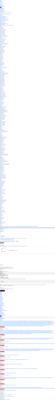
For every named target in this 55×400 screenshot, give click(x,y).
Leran (16, 227)
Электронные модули (2, 85)
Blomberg (10, 226)
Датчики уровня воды (2, 95)
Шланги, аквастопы (2, 82)
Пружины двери (2, 108)
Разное (1, 126)
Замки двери (1, 99)
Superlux (43, 227)
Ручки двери (28, 349)
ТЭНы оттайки (45, 349)
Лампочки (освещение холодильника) (4, 164)
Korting (13, 227)
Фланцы (1, 156)
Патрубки (1, 54)
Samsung (34, 227)
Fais (33, 226)
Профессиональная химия (3, 310)
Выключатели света (15, 348)
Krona (14, 227)
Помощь (1, 0)
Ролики (1, 134)
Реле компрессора (2, 167)
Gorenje (2, 227)
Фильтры (1, 120)
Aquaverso (2, 226)
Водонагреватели (3, 236)
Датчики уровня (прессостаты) (3, 36)
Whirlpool (52, 227)
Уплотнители (1, 140)
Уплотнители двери (39, 332)
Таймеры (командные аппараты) (4, 73)
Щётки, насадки (2, 183)
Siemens (37, 227)
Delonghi (23, 226)
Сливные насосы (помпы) (3, 67)
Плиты (1, 307)
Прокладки (25, 343)
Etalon (31, 226)
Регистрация (1, 230)
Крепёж (1, 45)
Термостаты (1, 173)
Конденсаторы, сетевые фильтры (13, 322)
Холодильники (2, 304)
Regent (32, 227)
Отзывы (1, 2)
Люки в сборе (1, 48)
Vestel (48, 227)
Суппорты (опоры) (49, 324)
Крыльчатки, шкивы (2, 130)
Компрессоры (38, 348)
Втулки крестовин (2, 33)
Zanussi (54, 227)
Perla (27, 227)
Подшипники (1, 57)
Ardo (3, 226)
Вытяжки (1, 309)
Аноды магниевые (7, 343)
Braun (15, 226)
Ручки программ (2, 63)
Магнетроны (1, 215)
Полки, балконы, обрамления (3, 161)
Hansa (4, 227)
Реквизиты (1, 298)
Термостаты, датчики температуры (50, 343)
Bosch (12, 226)
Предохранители (2, 218)
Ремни (1, 60)
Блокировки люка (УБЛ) (3, 30)
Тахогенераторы (2, 76)
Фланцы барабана (2, 79)
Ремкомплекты (1, 58)
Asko (6, 226)
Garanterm (35, 226)
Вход (0, 229)
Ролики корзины (2, 114)
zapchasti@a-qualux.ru (2, 10)
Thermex (46, 227)
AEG (0, 226)
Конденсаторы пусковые (3, 110)
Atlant (7, 226)
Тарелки (1, 221)
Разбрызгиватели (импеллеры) (3, 111)
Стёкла (1, 188)
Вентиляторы (1, 158)
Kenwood (11, 227)
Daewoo (21, 226)
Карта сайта (1, 299)
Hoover (5, 227)
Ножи (0, 205)
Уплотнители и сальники (3, 107)
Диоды (1, 209)
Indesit (7, 227)
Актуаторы (1, 89)
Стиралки (1, 301)
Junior (8, 227)
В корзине (15, 250)
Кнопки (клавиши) (44, 321)
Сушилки (1, 302)
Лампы (28, 377)
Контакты (1, 3)
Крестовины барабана (30, 322)
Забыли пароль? (2, 231)
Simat (39, 227)
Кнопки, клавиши (2, 102)
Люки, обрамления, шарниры (26, 338)
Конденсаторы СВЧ (11, 377)
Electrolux (27, 226)
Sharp (36, 227)
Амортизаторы (1, 28)
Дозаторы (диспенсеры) (3, 96)
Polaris (29, 227)
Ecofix (25, 226)
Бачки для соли (2, 90)
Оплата (1, 294)
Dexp (24, 226)
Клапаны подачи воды (2, 39)
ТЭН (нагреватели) (2, 117)
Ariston (5, 226)
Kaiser (9, 227)
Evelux (32, 226)
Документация (14, 390)
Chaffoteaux (18, 226)
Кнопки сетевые (2, 42)
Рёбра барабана (2, 64)
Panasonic (26, 227)
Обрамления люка (2, 51)
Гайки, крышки (2, 92)
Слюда (1, 219)
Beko (8, 226)
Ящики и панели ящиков (32, 350)
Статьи (1, 4)
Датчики (4, 338)
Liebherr (18, 227)
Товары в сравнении (7, 399)
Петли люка (1, 55)
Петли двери (12, 349)
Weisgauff (50, 227)
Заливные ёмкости (2, 98)
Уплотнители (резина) (9, 350)
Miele (21, 227)
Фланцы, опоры (2, 143)
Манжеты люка (2, 49)
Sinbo (40, 227)
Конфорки (11, 359)
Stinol (41, 227)
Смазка (1, 69)
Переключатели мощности (3, 200)
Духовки (1, 306)
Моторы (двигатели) (2, 181)
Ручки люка (1, 61)
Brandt (13, 226)
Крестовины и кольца (2, 212)
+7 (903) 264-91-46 (2, 8)
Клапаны (1, 101)
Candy (16, 226)
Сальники (1, 66)
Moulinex (23, 227)
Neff (24, 227)
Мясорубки (1, 308)
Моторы (40, 377)
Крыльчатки (1, 104)
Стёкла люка (1, 70)
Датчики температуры (2, 93)
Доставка (1, 293)
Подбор (1, 296)
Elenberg (29, 226)
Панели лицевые (2, 52)
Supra (44, 227)
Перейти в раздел (2, 334)
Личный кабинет (2, 312)
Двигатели (23, 321)
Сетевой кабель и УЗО (2, 150)
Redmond (31, 227)
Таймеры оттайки (2, 170)
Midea (19, 227)
